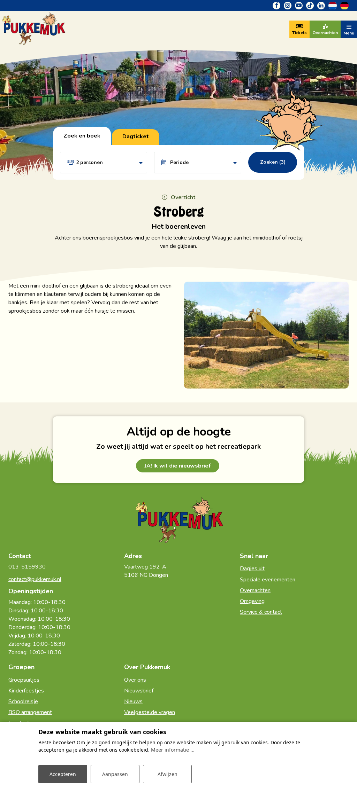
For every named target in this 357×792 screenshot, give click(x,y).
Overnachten (255, 590)
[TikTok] (310, 5)
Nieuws (133, 701)
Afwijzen (167, 774)
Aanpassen (115, 774)
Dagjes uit (252, 568)
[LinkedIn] (321, 5)
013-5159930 (27, 567)
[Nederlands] (332, 5)
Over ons (135, 680)
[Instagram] (287, 5)
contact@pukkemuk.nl (34, 579)
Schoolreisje (23, 701)
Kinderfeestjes (26, 691)
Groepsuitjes (23, 680)
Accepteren (63, 774)
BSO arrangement (30, 712)
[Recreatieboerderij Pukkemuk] (33, 29)
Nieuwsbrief (138, 691)
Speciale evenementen (267, 579)
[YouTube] (299, 5)
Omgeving (252, 601)
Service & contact (261, 612)
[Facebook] (276, 5)
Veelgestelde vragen (149, 712)
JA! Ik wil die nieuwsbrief (178, 466)
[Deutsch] (344, 5)
